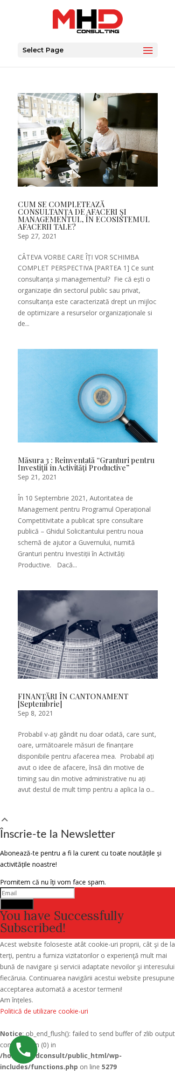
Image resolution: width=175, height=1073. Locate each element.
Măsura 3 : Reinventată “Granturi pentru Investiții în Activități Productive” (86, 463)
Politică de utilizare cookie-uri (44, 1011)
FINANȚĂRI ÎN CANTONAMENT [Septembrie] (73, 700)
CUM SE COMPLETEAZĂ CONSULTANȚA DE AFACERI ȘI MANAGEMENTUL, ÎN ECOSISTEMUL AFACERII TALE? (84, 215)
